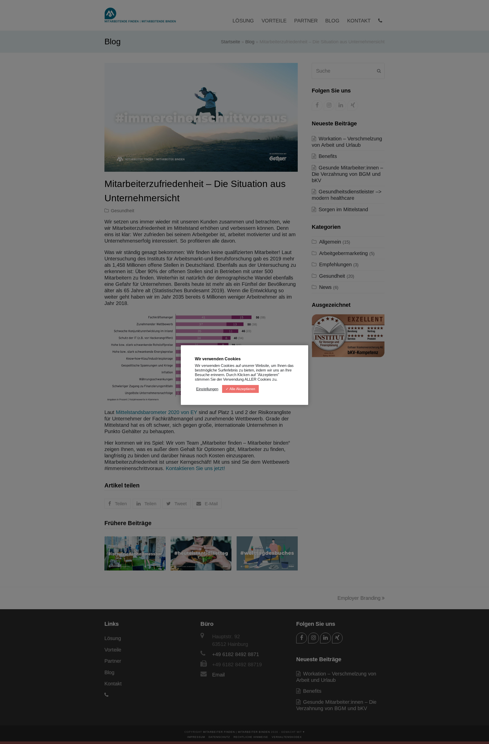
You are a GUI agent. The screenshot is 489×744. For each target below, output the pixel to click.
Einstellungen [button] (207, 389)
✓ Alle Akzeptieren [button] (240, 389)
